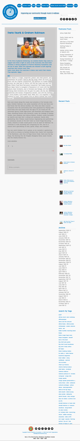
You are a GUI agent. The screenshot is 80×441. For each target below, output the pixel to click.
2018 (42, 438)
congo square (62, 378)
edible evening (67, 414)
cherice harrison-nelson (65, 367)
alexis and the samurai (65, 321)
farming (72, 419)
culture (72, 385)
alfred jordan (70, 324)
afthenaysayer (62, 319)
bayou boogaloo (63, 337)
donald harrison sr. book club (67, 403)
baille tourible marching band (67, 330)
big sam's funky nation (65, 346)
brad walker (62, 358)
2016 (34, 438)
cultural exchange (64, 385)
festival (61, 421)
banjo (60, 333)
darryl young (69, 392)
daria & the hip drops (65, 389)
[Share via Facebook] (8, 146)
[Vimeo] (64, 19)
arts (64, 328)
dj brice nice (71, 398)
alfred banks (62, 324)
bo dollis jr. (62, 353)
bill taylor (61, 349)
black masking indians (65, 351)
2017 (38, 438)
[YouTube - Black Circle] (52, 428)
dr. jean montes (63, 410)
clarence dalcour (63, 371)
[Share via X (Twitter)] (12, 146)
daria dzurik (62, 392)
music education (12, 141)
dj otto (60, 401)
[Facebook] (70, 19)
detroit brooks (62, 396)
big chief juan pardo (64, 342)
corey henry (62, 383)
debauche (69, 394)
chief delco (62, 369)
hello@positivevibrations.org (40, 433)
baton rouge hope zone (65, 335)
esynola (67, 419)
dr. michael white (63, 412)
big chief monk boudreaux (66, 344)
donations (61, 407)
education (61, 416)
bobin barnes (69, 353)
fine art (66, 421)
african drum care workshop (67, 317)
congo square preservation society (67, 380)
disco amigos (71, 396)
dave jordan (62, 394)
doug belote (68, 407)
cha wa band (62, 362)
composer (61, 376)
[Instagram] (67, 19)
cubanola (72, 383)
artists (60, 328)
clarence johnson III (64, 373)
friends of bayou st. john (65, 423)
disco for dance (63, 398)
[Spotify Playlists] (61, 19)
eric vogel (61, 419)
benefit (71, 337)
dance (60, 387)
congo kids (68, 376)
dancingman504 (67, 387)
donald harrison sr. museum (66, 405)
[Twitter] (73, 19)
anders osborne (70, 326)
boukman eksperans (64, 355)
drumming (72, 412)
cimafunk (68, 369)
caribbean (61, 360)
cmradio (73, 373)
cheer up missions (64, 364)
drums (60, 414)
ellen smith (68, 416)
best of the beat (63, 339)
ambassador (62, 326)
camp (68, 358)
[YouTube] (75, 19)
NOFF (60, 315)
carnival (67, 360)
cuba (67, 383)
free (70, 421)
